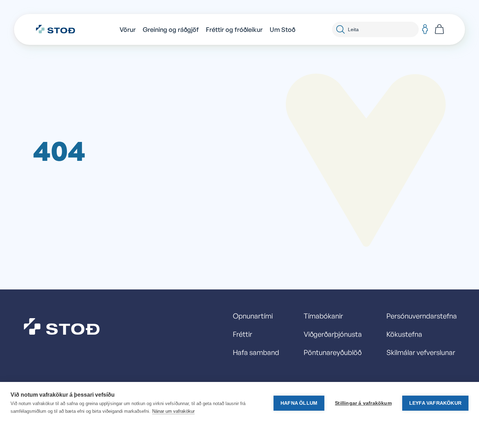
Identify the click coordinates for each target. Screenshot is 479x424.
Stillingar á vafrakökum (363, 403)
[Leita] (340, 29)
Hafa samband (256, 352)
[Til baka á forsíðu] (59, 29)
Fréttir (242, 334)
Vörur (128, 29)
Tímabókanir (323, 316)
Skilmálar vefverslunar (420, 352)
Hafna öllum (299, 403)
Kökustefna (404, 334)
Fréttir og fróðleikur (234, 29)
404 (59, 150)
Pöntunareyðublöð (333, 352)
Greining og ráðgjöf (171, 29)
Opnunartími (253, 316)
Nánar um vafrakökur (173, 411)
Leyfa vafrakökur (435, 403)
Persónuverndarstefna (421, 316)
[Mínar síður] (425, 29)
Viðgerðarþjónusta (333, 334)
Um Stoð (282, 29)
